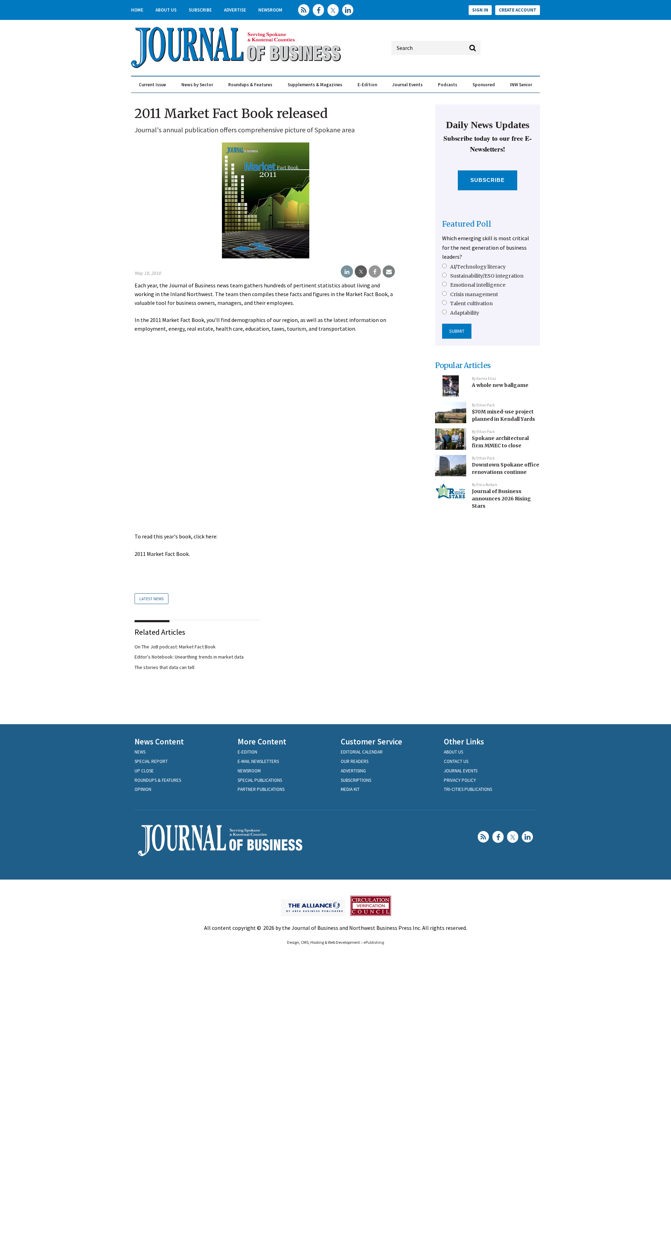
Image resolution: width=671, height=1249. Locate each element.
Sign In (480, 10)
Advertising (353, 771)
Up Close (144, 771)
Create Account (517, 10)
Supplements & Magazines (315, 85)
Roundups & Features (250, 85)
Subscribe (200, 10)
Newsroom (270, 10)
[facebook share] (375, 271)
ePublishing (373, 942)
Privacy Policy (460, 780)
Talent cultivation (471, 303)
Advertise (235, 10)
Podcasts (447, 85)
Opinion (143, 789)
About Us (166, 10)
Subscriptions (356, 780)
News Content (159, 741)
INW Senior (521, 85)
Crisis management (474, 294)
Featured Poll (466, 224)
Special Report (151, 761)
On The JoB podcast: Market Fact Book (175, 647)
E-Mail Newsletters (258, 761)
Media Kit (350, 789)
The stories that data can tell (164, 667)
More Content (262, 741)
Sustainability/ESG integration (487, 276)
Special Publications (260, 780)
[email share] (389, 271)
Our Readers (354, 761)
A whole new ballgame (500, 385)
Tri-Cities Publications (468, 789)
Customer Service (371, 741)
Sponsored (483, 85)
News (140, 752)
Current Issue (152, 85)
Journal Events (407, 85)
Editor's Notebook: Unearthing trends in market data (189, 657)
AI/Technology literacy (478, 267)
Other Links (464, 741)
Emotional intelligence (477, 285)
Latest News (151, 598)
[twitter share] (361, 271)
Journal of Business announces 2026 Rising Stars (501, 498)
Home (137, 10)
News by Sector (197, 85)
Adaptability (464, 313)
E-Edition (367, 85)
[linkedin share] (347, 271)
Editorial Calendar (362, 752)
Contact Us (456, 761)
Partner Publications (261, 789)
